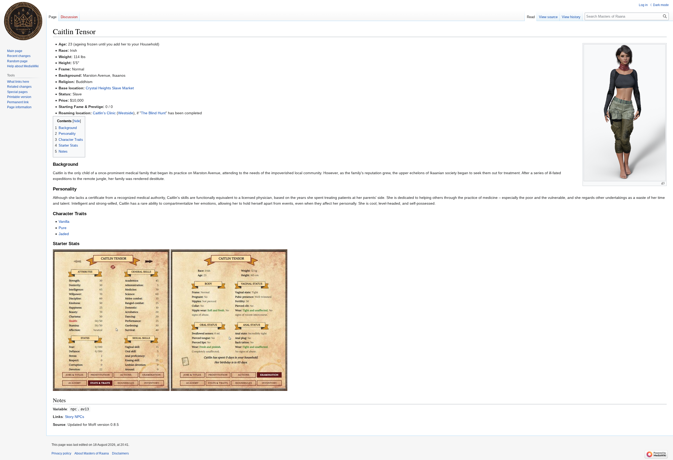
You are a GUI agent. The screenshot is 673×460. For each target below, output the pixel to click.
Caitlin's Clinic (104, 113)
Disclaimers (120, 453)
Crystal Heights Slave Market (110, 88)
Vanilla (64, 221)
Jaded (64, 234)
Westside (125, 113)
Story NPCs (74, 417)
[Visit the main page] (23, 21)
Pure (63, 228)
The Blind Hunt (153, 113)
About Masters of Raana (91, 453)
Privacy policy (61, 453)
